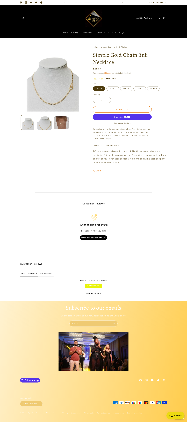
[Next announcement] (122, 2)
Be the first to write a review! (93, 237)
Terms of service (103, 413)
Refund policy (76, 413)
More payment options (122, 123)
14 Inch (112, 89)
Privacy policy (89, 413)
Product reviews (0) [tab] (29, 273)
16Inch (126, 89)
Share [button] (98, 171)
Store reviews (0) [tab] (46, 273)
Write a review (93, 286)
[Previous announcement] (65, 2)
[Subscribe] (114, 323)
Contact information (134, 413)
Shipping (108, 73)
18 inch (139, 89)
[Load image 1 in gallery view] (28, 122)
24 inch (153, 89)
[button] (23, 18)
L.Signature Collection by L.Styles (39, 413)
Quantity (96, 94)
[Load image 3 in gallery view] (61, 122)
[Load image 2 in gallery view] (44, 122)
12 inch (99, 89)
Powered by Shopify (60, 413)
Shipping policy (118, 413)
